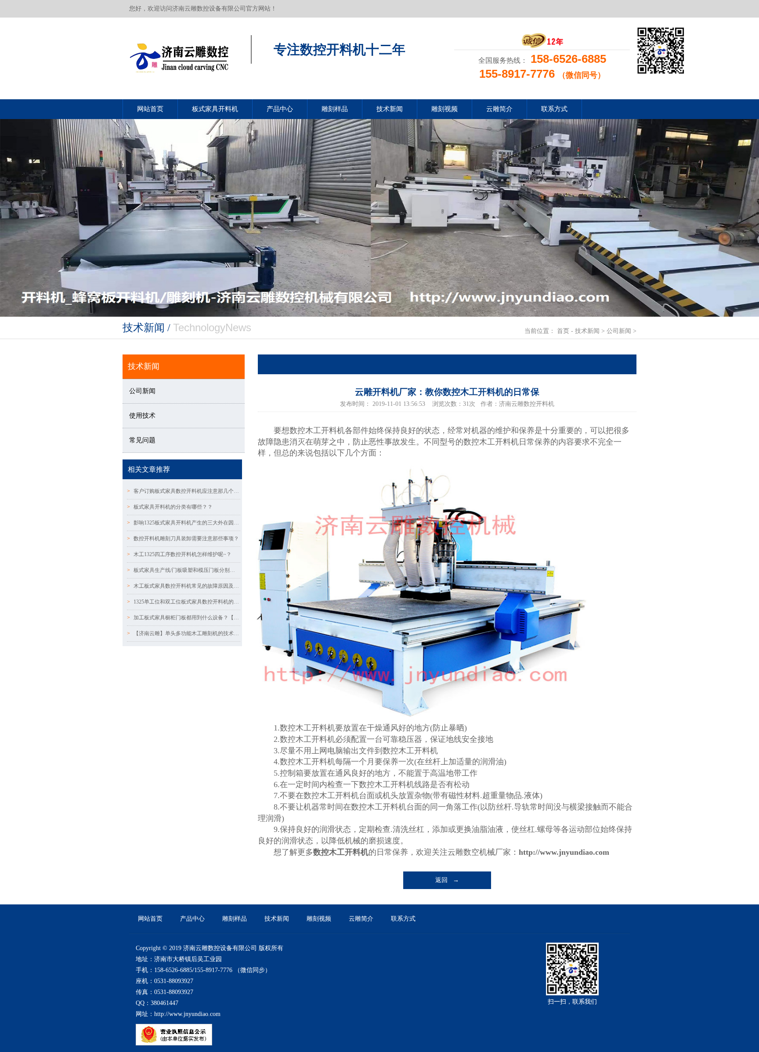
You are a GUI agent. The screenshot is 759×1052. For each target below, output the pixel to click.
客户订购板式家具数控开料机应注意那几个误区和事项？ (183, 491)
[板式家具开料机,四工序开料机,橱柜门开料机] (179, 55)
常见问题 (142, 440)
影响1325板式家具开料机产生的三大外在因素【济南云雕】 (183, 523)
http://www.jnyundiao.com (564, 852)
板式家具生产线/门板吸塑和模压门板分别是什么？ (183, 570)
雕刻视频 (444, 108)
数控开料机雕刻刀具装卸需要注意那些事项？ (183, 538)
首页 (563, 331)
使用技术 (142, 415)
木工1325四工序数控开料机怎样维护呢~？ (179, 554)
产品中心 (280, 108)
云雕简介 (499, 108)
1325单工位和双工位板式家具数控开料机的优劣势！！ (183, 602)
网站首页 (150, 108)
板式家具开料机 (215, 108)
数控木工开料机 (341, 852)
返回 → (447, 880)
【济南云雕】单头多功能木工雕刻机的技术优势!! (183, 633)
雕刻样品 (335, 108)
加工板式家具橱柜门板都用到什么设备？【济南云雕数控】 (183, 618)
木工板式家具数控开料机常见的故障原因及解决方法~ (183, 586)
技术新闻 (389, 108)
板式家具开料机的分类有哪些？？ (170, 507)
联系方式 (554, 108)
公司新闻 (619, 331)
